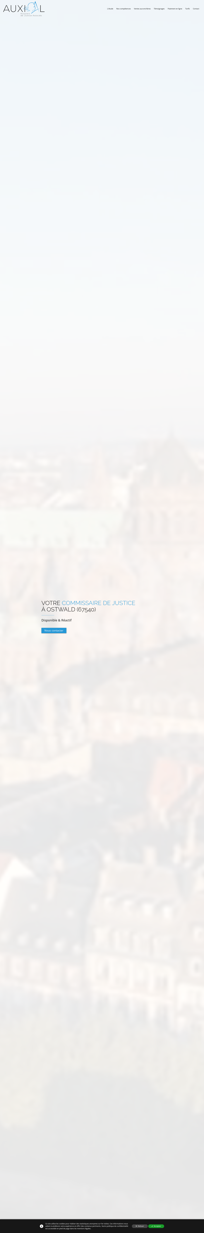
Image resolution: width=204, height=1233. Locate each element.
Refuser (141, 1226)
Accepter (157, 1226)
